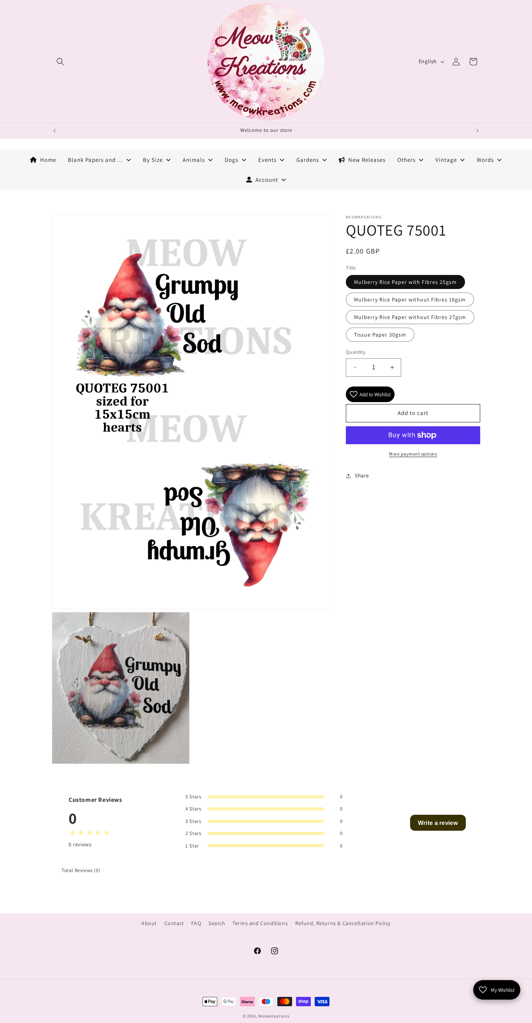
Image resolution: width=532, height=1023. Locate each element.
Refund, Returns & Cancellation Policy (343, 923)
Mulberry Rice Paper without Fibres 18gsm (410, 299)
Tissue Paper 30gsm (380, 334)
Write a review (438, 822)
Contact (174, 923)
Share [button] (362, 475)
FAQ (196, 923)
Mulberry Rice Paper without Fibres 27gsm (410, 317)
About (149, 923)
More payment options (413, 454)
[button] (60, 61)
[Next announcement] (477, 130)
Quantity (355, 352)
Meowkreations (273, 1016)
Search (216, 923)
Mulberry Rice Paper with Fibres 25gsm (405, 281)
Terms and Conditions (260, 923)
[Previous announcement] (54, 130)
